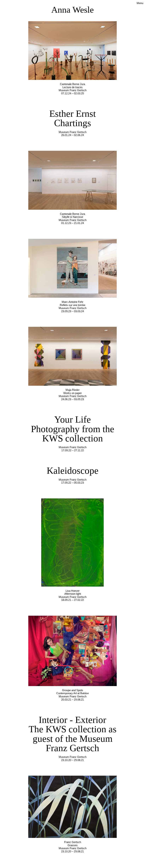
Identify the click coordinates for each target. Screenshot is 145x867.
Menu (140, 3)
